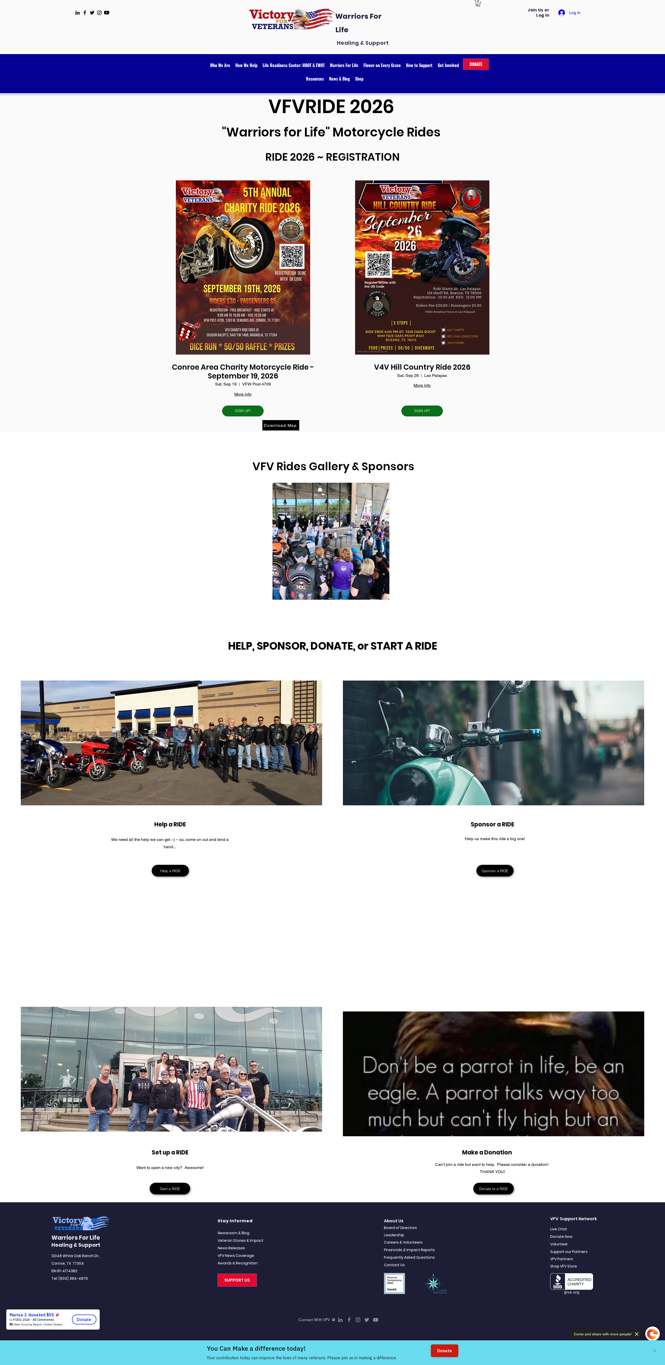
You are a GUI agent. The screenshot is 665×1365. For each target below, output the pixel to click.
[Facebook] (349, 1320)
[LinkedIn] (340, 1320)
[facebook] (85, 13)
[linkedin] (78, 13)
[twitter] (92, 13)
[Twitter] (367, 1320)
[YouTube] (376, 1320)
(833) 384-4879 (73, 1278)
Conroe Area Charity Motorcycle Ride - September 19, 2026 (243, 371)
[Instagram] (358, 1320)
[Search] (454, 70)
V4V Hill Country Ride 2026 (422, 367)
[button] (478, 3)
